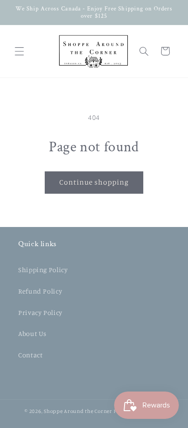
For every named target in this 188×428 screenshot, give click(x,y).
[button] (19, 51)
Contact (30, 355)
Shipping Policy (43, 269)
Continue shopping (94, 182)
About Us (32, 333)
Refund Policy (40, 291)
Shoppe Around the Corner (78, 411)
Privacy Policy (40, 312)
